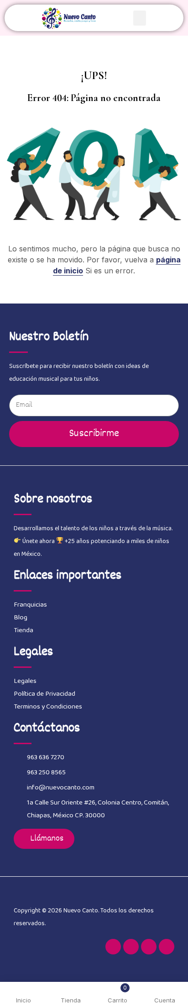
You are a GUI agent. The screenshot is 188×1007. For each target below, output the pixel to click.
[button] (139, 18)
